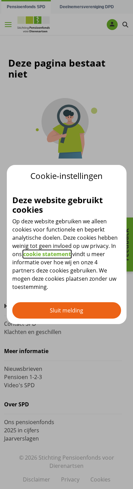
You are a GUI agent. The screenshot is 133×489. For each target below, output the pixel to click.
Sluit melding (66, 310)
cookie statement (47, 254)
